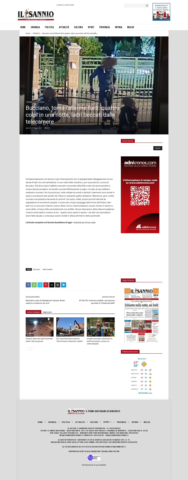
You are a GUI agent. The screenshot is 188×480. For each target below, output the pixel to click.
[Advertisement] (103, 14)
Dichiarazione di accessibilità (94, 465)
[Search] (147, 6)
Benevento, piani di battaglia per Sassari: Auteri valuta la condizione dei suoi (45, 301)
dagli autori (47, 312)
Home (28, 33)
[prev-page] (27, 348)
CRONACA (36, 33)
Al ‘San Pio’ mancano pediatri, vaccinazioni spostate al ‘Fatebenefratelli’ (97, 301)
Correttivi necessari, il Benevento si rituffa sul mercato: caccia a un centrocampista (99, 341)
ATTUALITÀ (60, 335)
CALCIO (90, 335)
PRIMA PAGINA (39, 102)
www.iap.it (121, 447)
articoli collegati (33, 312)
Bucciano (37, 269)
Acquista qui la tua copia (84, 222)
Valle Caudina (47, 269)
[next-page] (31, 348)
